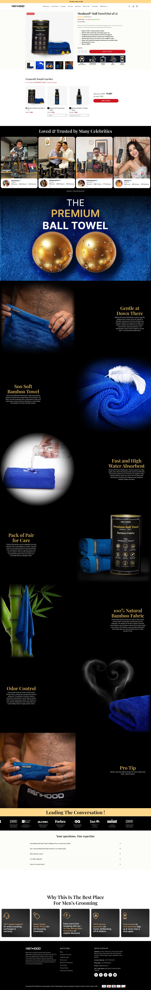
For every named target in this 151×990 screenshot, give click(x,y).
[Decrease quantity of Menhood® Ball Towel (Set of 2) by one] (79, 51)
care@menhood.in (103, 965)
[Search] (129, 6)
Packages (63, 6)
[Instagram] (105, 975)
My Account (63, 960)
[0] (137, 6)
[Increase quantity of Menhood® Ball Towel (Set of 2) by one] (86, 51)
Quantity (79, 48)
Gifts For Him (86, 6)
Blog (61, 952)
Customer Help (64, 957)
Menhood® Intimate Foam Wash (57, 109)
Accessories (95, 6)
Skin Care (70, 6)
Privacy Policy (64, 968)
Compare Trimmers (65, 954)
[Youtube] (115, 975)
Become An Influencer (66, 962)
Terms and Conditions (66, 970)
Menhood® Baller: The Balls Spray (80, 109)
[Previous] (4, 1)
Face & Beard (54, 6)
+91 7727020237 (110, 960)
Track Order (63, 965)
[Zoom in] (70, 15)
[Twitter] (110, 975)
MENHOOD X (103, 6)
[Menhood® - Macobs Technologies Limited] (18, 6)
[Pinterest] (96, 975)
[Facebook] (101, 975)
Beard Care (78, 6)
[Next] (147, 1)
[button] (76, 191)
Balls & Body (46, 6)
